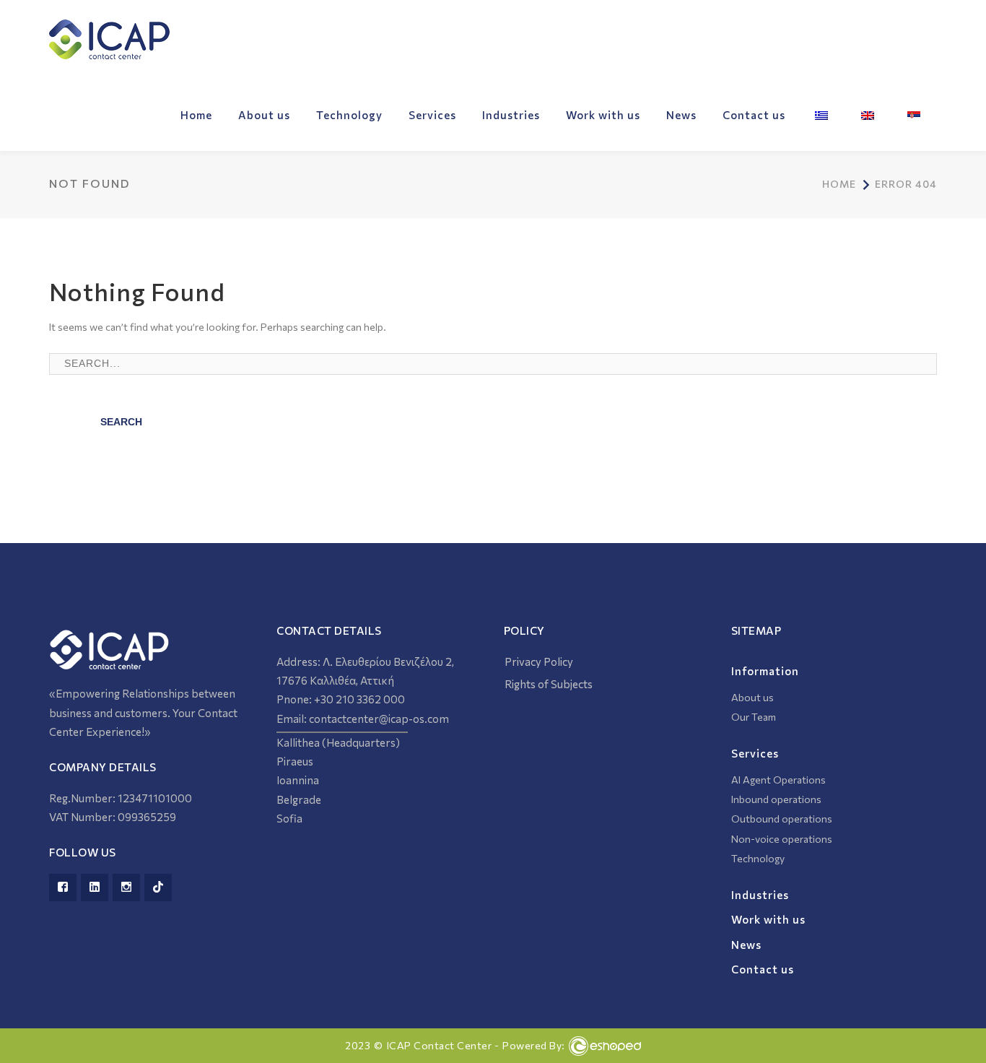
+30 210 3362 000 (359, 699)
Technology (758, 858)
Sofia (290, 818)
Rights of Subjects (549, 683)
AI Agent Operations (778, 779)
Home (839, 184)
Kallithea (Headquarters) (338, 742)
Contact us (762, 969)
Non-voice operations (781, 839)
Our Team (753, 717)
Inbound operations (776, 799)
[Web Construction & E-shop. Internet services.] (605, 1046)
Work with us (768, 919)
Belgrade (299, 799)
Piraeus (294, 761)
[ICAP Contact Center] (109, 38)
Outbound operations (781, 818)
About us (752, 697)
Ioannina (298, 779)
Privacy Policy (539, 661)
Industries (760, 894)
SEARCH (121, 422)
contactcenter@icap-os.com (379, 718)
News (746, 944)
